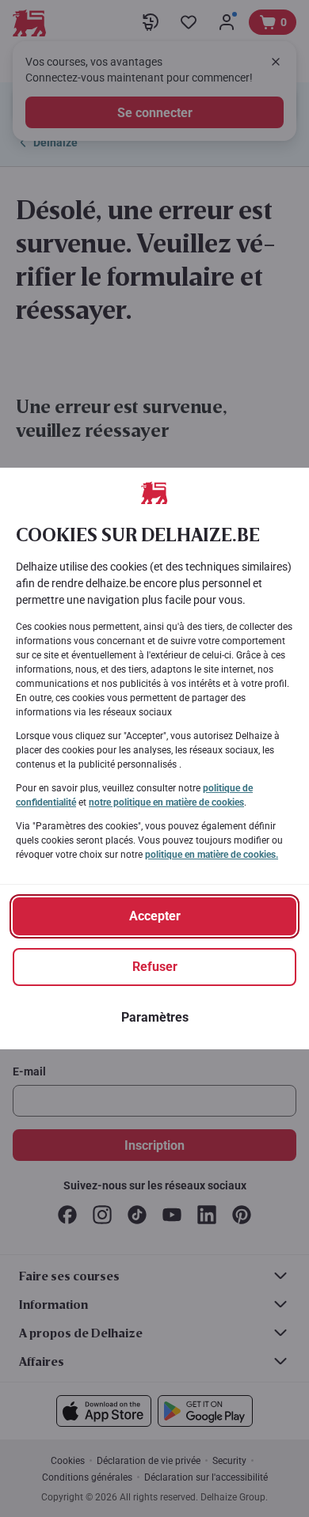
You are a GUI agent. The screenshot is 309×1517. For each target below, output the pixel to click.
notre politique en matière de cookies (166, 802)
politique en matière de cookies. (211, 854)
